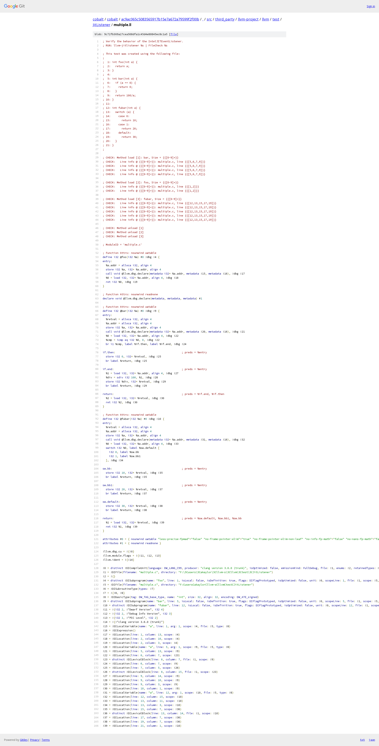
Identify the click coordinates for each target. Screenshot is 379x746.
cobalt (98, 19)
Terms (45, 740)
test (275, 19)
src (209, 19)
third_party (225, 19)
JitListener (101, 24)
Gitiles (24, 740)
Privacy (34, 740)
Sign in (371, 6)
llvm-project (248, 19)
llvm (265, 19)
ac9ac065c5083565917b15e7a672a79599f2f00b (160, 19)
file (174, 34)
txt (362, 739)
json (372, 739)
